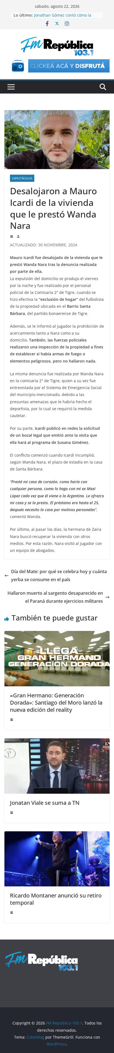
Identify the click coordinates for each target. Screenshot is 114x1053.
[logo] (41, 954)
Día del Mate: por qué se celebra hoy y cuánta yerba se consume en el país (59, 575)
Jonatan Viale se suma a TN (44, 802)
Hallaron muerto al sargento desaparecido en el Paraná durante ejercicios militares (55, 597)
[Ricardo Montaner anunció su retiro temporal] (57, 835)
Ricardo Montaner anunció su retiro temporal (56, 899)
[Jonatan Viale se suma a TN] (57, 742)
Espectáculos (22, 178)
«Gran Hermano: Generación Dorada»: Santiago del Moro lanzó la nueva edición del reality (56, 702)
